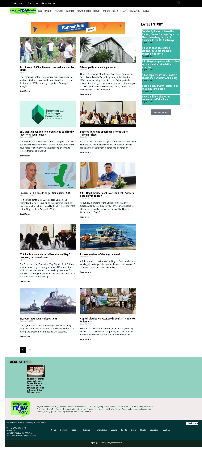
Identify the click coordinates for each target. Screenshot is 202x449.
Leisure (97, 11)
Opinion (48, 11)
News (39, 11)
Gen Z (115, 11)
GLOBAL (146, 11)
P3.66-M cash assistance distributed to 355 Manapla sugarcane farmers (157, 50)
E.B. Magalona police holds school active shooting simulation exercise (161, 64)
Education (135, 11)
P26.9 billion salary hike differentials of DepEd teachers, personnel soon (45, 256)
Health (123, 11)
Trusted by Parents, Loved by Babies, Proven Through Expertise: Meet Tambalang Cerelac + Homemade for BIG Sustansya (161, 35)
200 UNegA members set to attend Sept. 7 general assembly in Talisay (107, 194)
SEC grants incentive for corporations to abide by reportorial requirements (47, 133)
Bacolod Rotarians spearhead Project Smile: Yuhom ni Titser (104, 133)
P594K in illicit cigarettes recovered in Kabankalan (156, 98)
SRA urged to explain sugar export (98, 67)
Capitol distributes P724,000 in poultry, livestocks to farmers (107, 320)
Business (70, 11)
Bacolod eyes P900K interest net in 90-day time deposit (160, 87)
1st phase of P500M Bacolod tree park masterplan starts (47, 69)
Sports (106, 11)
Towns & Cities (84, 11)
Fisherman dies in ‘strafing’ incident (100, 254)
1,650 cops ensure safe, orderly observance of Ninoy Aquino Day (159, 76)
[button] (178, 2)
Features (59, 11)
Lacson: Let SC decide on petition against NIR (45, 193)
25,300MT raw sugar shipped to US (38, 318)
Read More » (25, 91)
